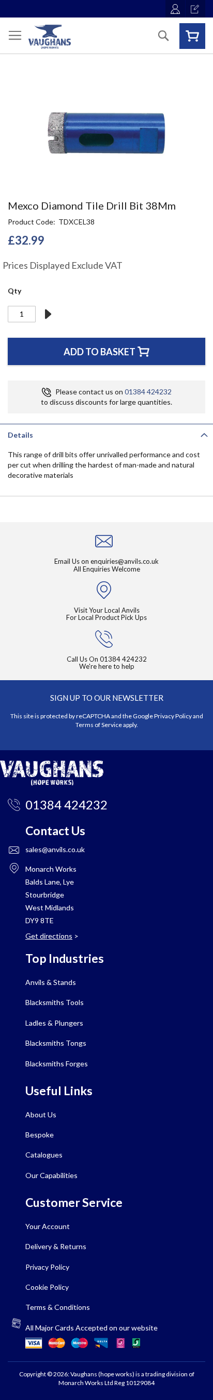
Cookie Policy (47, 1287)
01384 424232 (148, 391)
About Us (40, 1114)
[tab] (106, 434)
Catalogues (44, 1154)
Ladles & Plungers (54, 1022)
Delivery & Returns (55, 1246)
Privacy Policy (173, 716)
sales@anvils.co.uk (55, 849)
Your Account (47, 1226)
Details (20, 434)
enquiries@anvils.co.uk (124, 561)
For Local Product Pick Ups (106, 617)
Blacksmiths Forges (56, 1063)
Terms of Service (98, 725)
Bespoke (39, 1134)
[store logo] (49, 37)
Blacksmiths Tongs (55, 1043)
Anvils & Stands (50, 982)
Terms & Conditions (57, 1307)
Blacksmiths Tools (54, 1002)
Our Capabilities (51, 1175)
